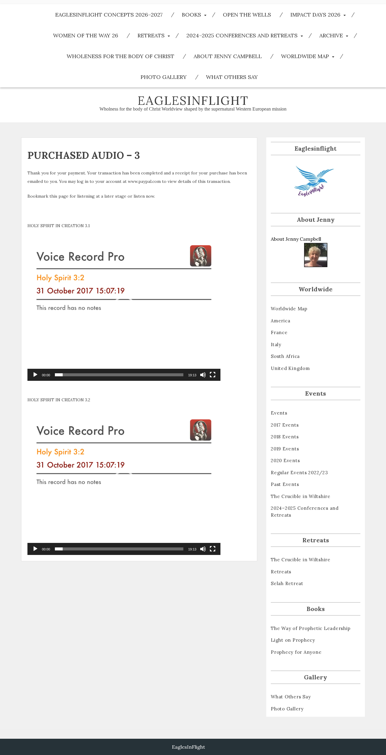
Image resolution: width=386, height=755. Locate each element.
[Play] (35, 375)
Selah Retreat (287, 583)
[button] (124, 308)
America (280, 321)
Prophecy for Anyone (296, 652)
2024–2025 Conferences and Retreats (242, 35)
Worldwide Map (305, 56)
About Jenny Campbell (228, 56)
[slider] (119, 374)
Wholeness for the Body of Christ (120, 56)
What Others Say (232, 77)
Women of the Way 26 (85, 35)
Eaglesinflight (193, 100)
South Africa (285, 356)
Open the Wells (247, 14)
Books (191, 14)
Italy (276, 344)
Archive (331, 35)
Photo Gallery (164, 77)
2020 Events (285, 460)
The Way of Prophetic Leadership (310, 628)
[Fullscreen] (213, 375)
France (279, 332)
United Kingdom (290, 368)
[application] (123, 308)
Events (279, 413)
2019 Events (285, 449)
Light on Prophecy (293, 640)
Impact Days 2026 (315, 14)
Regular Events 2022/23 (299, 472)
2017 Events (285, 425)
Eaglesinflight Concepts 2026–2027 (109, 14)
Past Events (285, 484)
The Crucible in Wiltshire (301, 496)
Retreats (151, 35)
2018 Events (285, 437)
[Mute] (203, 375)
